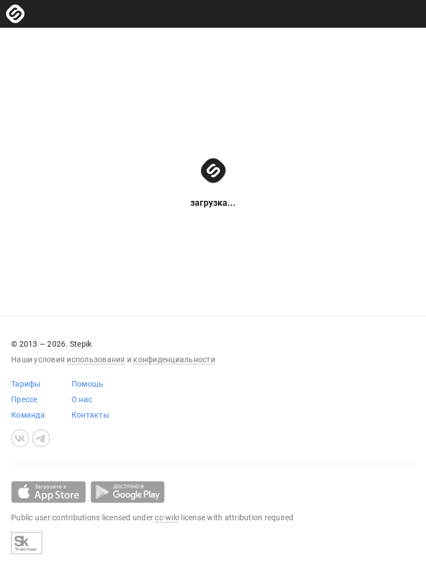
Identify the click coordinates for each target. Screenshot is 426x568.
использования (96, 359)
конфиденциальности (174, 359)
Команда (28, 414)
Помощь (88, 383)
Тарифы (26, 383)
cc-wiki (167, 517)
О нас (82, 399)
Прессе (24, 399)
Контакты (90, 414)
